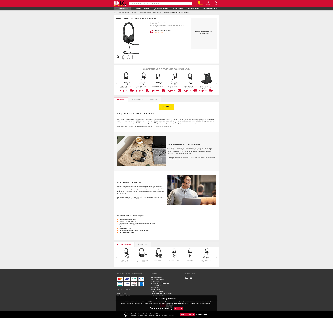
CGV (152, 279)
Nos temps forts (155, 287)
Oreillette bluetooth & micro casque (150, 13)
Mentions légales (159, 279)
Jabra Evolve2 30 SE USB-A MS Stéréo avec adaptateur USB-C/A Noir (126, 87)
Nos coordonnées (121, 293)
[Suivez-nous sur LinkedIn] (186, 279)
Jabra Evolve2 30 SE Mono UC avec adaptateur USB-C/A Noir (157, 87)
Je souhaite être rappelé (123, 295)
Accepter (178, 308)
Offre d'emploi (165, 283)
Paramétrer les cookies (157, 291)
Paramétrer (166, 308)
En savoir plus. (207, 303)
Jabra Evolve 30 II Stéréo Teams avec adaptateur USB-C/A (142, 87)
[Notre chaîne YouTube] (191, 279)
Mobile (134, 13)
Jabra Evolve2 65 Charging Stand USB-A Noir (205, 87)
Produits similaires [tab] (124, 244)
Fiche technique (137, 100)
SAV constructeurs (156, 285)
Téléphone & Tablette (123, 13)
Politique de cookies (156, 281)
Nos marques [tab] (142, 244)
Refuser (154, 308)
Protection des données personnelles (161, 293)
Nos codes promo (155, 289)
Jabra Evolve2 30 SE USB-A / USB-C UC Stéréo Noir (189, 87)
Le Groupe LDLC (155, 283)
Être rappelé (202, 314)
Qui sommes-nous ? (156, 277)
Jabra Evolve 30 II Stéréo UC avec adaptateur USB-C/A (173, 87)
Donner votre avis (163, 23)
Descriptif (120, 100)
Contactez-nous (187, 314)
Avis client (153, 100)
